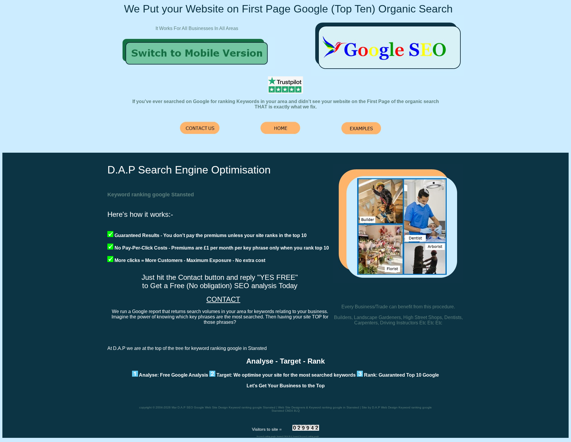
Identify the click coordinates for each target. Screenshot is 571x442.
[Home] (197, 67)
